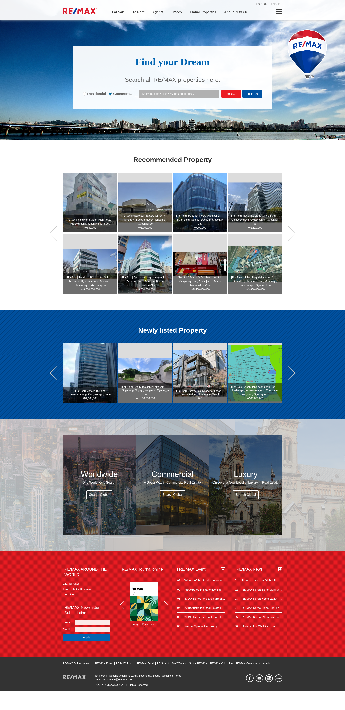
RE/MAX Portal (125, 663)
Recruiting (69, 594)
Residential (96, 94)
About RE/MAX (235, 12)
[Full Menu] (279, 11)
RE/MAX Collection (221, 663)
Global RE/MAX (198, 663)
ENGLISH (276, 4)
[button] (53, 373)
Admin (266, 663)
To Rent (138, 12)
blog (269, 678)
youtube (259, 678)
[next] (291, 233)
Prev (122, 605)
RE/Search (163, 663)
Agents (157, 12)
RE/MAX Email (145, 663)
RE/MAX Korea (104, 663)
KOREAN (261, 4)
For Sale (118, 12)
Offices (176, 12)
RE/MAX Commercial (247, 663)
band (278, 678)
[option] (90, 202)
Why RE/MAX (71, 584)
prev (53, 233)
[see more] (223, 569)
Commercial (123, 94)
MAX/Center (179, 663)
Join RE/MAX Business (77, 589)
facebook (250, 678)
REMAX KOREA (80, 11)
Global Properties (203, 12)
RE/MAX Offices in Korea (77, 663)
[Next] (166, 605)
